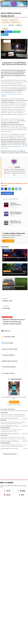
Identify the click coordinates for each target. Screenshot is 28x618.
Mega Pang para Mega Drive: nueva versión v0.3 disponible (14, 319)
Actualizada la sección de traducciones (12, 324)
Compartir (5, 28)
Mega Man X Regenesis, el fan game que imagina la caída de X (14, 258)
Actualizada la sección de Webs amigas (12, 321)
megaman (6, 255)
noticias (11, 25)
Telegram (5, 34)
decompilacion (7, 271)
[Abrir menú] (25, 3)
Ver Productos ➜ (14, 402)
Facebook (9, 31)
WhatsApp (17, 31)
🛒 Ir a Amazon (8, 241)
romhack (18, 25)
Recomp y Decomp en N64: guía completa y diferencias (14, 273)
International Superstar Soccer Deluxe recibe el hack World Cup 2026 (13, 287)
